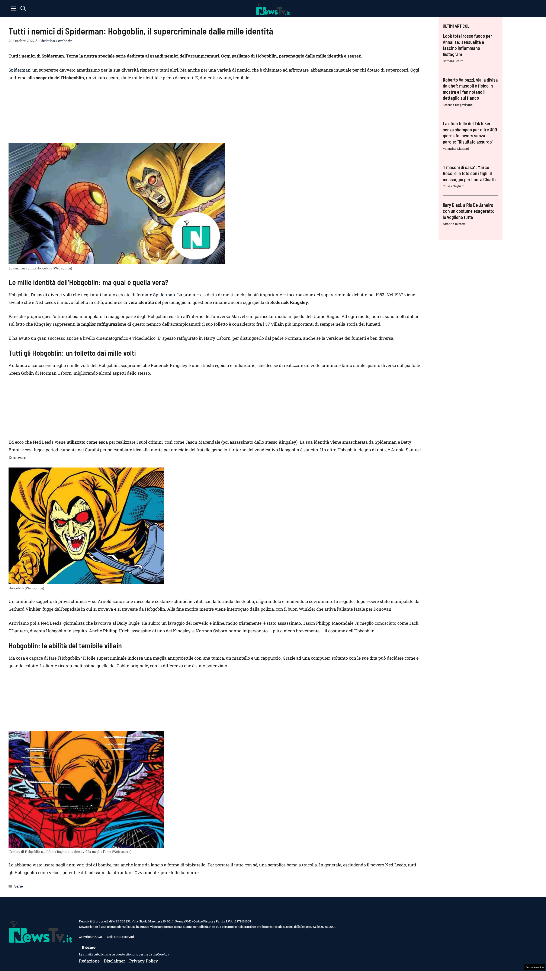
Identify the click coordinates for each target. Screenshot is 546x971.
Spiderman (19, 70)
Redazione (89, 961)
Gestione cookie (535, 967)
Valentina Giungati (456, 149)
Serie (18, 886)
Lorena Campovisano (458, 105)
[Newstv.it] (273, 8)
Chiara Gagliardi (454, 186)
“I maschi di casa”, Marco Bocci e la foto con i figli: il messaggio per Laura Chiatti (469, 173)
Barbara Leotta (453, 61)
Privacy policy (143, 961)
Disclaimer (114, 961)
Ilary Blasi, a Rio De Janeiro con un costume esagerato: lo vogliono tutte (468, 211)
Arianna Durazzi (454, 224)
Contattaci (143, 937)
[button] (23, 8)
